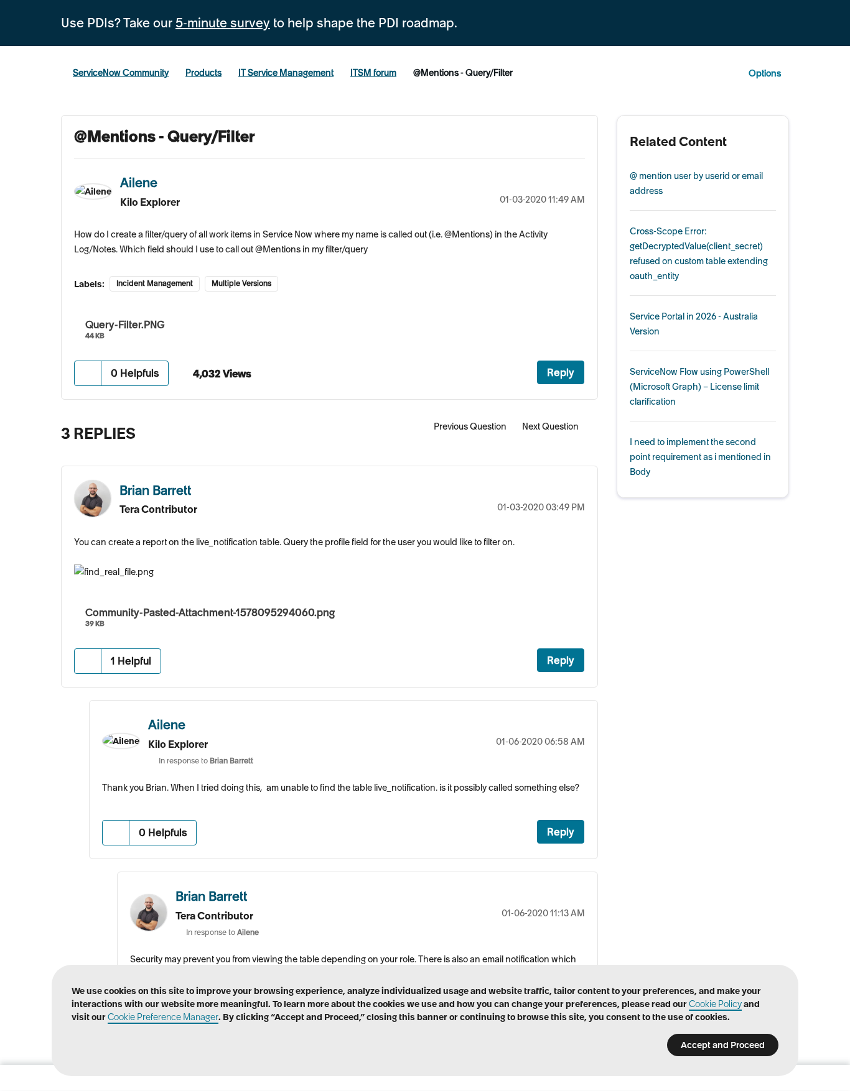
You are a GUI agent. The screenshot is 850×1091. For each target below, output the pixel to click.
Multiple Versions (241, 283)
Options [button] (765, 73)
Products (203, 72)
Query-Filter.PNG (125, 324)
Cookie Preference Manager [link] (163, 1017)
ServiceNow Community (121, 72)
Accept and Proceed (723, 1045)
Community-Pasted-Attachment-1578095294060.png (210, 612)
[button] (88, 373)
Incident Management (154, 283)
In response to (206, 760)
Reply (560, 372)
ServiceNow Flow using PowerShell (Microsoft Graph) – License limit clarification (699, 386)
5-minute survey (222, 23)
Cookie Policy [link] (715, 1004)
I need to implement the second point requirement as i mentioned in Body (700, 456)
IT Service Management (286, 72)
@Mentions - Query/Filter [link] (463, 72)
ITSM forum (373, 72)
